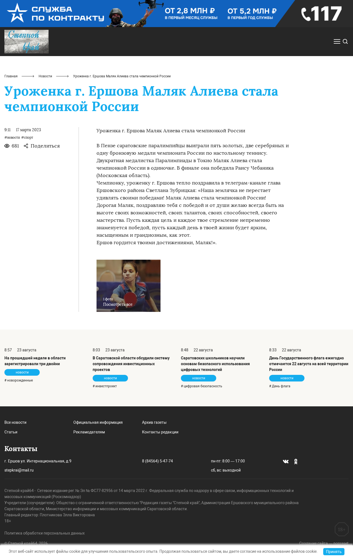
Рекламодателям (89, 432)
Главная (11, 76)
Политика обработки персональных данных (44, 533)
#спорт (27, 138)
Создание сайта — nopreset (324, 543)
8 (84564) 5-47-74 (157, 461)
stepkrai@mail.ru (19, 470)
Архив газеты (154, 422)
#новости (12, 138)
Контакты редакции (160, 432)
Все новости (15, 422)
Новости (45, 76)
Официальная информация (98, 422)
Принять (334, 551)
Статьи (10, 432)
